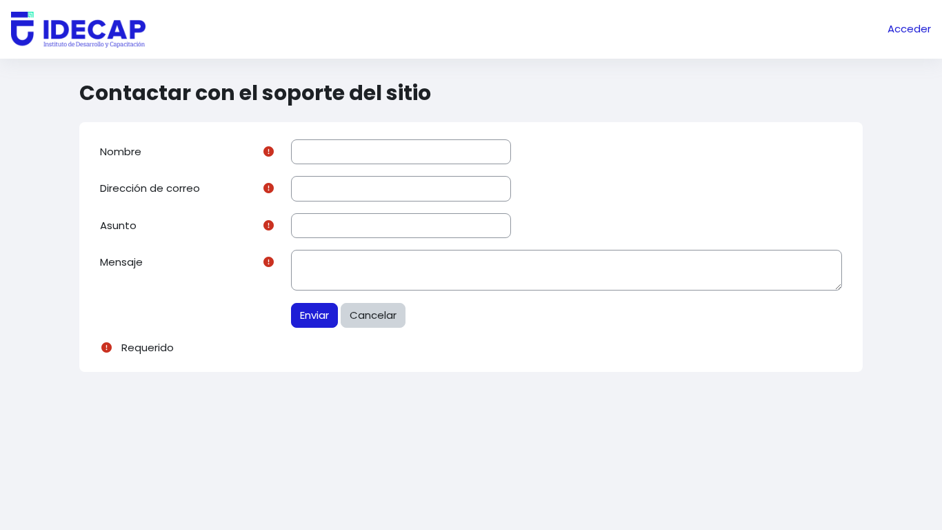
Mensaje (121, 262)
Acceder (909, 28)
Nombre (120, 151)
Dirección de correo (150, 188)
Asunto (118, 225)
